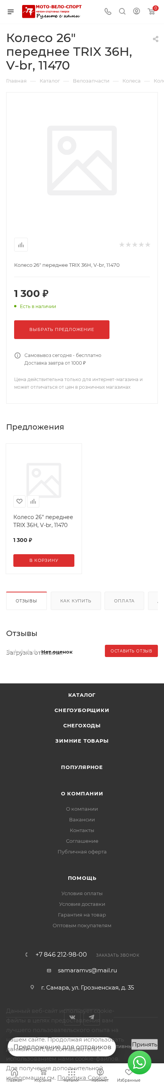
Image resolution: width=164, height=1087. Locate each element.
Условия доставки (82, 904)
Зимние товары (81, 741)
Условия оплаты (82, 893)
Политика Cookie (82, 1077)
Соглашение (82, 841)
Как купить (76, 601)
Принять (144, 1044)
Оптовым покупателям (82, 925)
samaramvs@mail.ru (87, 970)
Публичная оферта (82, 852)
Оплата (124, 601)
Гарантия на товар (82, 915)
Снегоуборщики (82, 710)
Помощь (82, 878)
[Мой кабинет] (136, 12)
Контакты (82, 830)
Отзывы (26, 601)
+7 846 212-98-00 (61, 955)
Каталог (82, 695)
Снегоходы (82, 725)
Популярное (82, 767)
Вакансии (82, 819)
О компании (82, 793)
